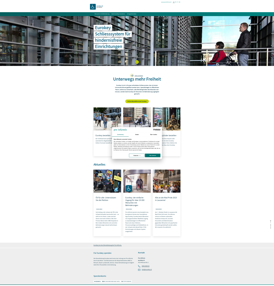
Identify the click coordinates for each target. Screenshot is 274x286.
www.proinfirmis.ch (166, 2)
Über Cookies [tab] (153, 134)
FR (175, 2)
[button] (137, 62)
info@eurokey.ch (147, 269)
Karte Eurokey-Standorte (118, 14)
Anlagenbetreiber (131, 14)
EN (179, 2)
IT (177, 2)
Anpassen (135, 155)
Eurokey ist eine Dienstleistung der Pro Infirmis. (108, 245)
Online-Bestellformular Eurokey (137, 101)
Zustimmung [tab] (120, 134)
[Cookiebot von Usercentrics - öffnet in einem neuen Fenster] (154, 130)
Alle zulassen (152, 155)
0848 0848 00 (145, 266)
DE (173, 2)
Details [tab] (137, 134)
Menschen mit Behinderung (102, 14)
